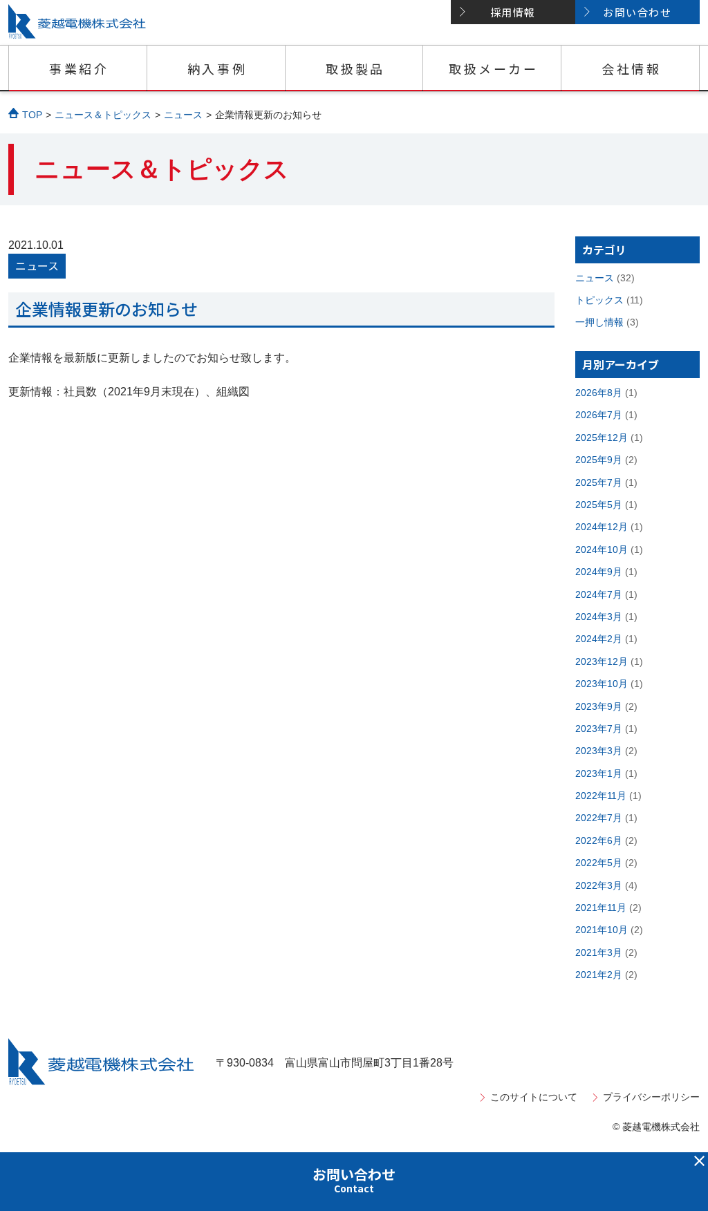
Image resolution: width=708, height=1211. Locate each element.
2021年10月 (601, 929)
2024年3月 (598, 616)
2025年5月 (598, 504)
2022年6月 (598, 840)
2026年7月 (598, 414)
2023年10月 (601, 683)
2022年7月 (598, 817)
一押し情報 (599, 322)
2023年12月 (601, 661)
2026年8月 (598, 392)
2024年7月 (598, 594)
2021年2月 (598, 974)
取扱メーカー (494, 68)
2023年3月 (598, 750)
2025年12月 (601, 437)
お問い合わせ (637, 12)
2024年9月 (598, 571)
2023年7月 (598, 728)
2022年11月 (600, 795)
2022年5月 (598, 862)
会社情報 (631, 68)
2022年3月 (598, 885)
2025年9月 (598, 459)
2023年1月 (598, 773)
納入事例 (217, 68)
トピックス (599, 300)
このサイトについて (533, 1096)
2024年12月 (601, 526)
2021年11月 (600, 907)
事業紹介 (79, 68)
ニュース (183, 114)
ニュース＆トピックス (103, 114)
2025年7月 (598, 482)
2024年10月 (601, 549)
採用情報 (513, 12)
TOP (32, 114)
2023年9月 (598, 706)
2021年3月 (598, 952)
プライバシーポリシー (651, 1096)
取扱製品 (355, 68)
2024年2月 (598, 638)
